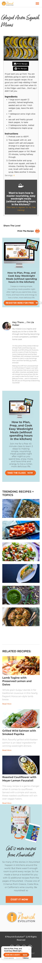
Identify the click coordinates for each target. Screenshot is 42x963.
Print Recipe (21, 64)
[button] (37, 3)
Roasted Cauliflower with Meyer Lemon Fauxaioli (19, 779)
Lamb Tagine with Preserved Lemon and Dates (17, 681)
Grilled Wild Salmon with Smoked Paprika (19, 732)
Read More (6, 704)
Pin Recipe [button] (22, 68)
